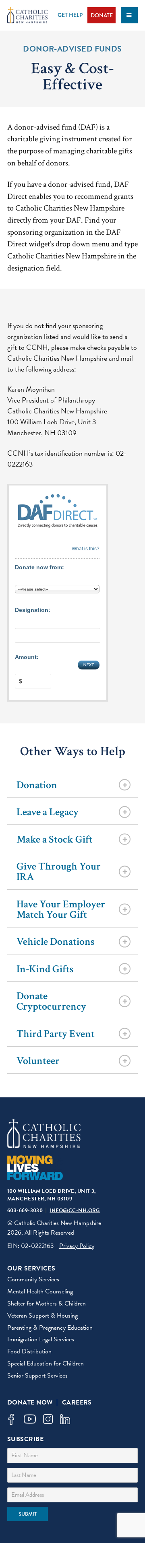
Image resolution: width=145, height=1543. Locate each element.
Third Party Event (56, 1034)
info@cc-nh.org (75, 1210)
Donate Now (30, 1402)
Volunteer (38, 1061)
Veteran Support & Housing (42, 1315)
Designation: (32, 610)
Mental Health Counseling (40, 1291)
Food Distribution (29, 1351)
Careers (77, 1402)
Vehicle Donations (56, 941)
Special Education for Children (45, 1363)
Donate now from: (39, 567)
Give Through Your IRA (59, 871)
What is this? (85, 549)
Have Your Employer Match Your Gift (61, 909)
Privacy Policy (76, 1246)
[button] (11, 1419)
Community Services (33, 1279)
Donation (37, 785)
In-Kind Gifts (45, 969)
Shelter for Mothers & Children (46, 1303)
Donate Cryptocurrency (51, 1001)
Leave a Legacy (48, 812)
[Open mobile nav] (129, 15)
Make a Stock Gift (55, 839)
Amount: (27, 657)
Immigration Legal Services (40, 1339)
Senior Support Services (37, 1375)
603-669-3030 (25, 1210)
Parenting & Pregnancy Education (50, 1327)
